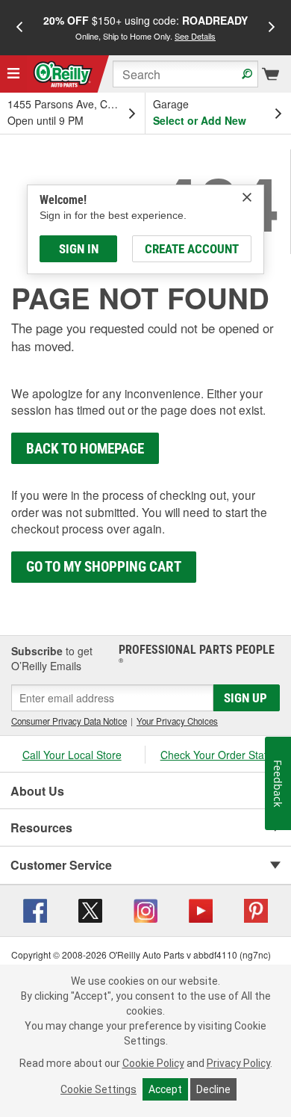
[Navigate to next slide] (271, 27)
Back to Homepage (85, 448)
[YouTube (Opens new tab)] (201, 908)
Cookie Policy (153, 1063)
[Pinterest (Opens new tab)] (256, 908)
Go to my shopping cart (103, 566)
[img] (246, 197)
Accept (165, 1089)
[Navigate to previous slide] (19, 27)
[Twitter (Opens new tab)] (90, 908)
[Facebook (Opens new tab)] (35, 908)
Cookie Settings (98, 1089)
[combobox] (185, 74)
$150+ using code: (145, 27)
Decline (213, 1089)
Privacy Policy (238, 1063)
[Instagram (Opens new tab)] (145, 908)
